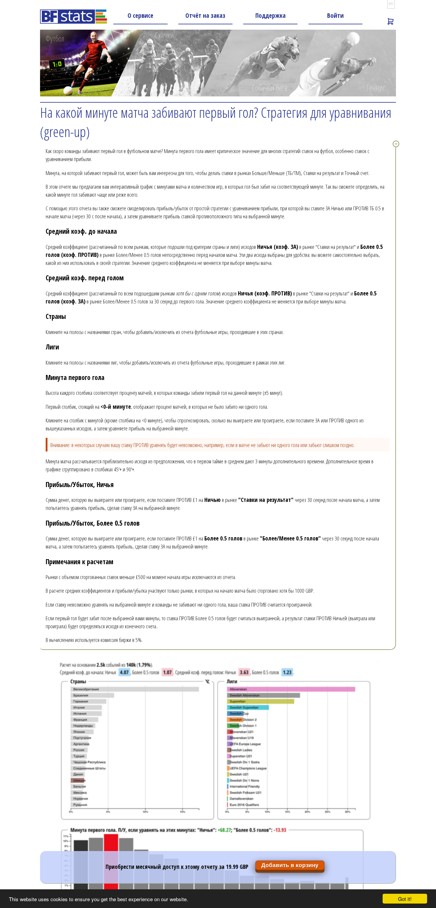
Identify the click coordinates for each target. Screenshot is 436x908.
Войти (335, 15)
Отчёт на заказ (205, 15)
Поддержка (270, 15)
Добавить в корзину (290, 865)
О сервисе (140, 15)
